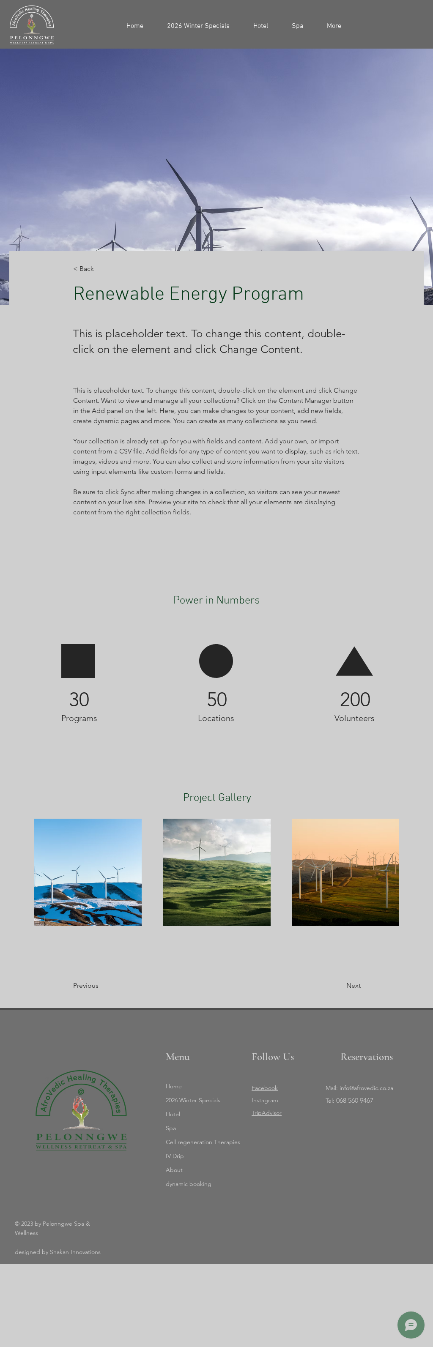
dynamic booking (188, 1184)
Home (174, 1086)
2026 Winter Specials (193, 1100)
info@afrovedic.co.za (366, 1088)
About (174, 1170)
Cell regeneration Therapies (201, 1142)
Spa (171, 1128)
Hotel (173, 1114)
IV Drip (175, 1156)
